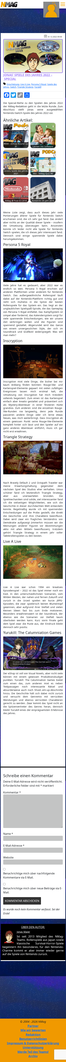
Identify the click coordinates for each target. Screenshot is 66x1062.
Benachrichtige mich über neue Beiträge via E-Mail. (32, 890)
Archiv (33, 1056)
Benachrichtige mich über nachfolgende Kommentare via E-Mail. (29, 875)
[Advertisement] (33, 740)
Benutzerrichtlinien (33, 1039)
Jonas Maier (23, 931)
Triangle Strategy (25, 87)
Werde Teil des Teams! (33, 1052)
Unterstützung (33, 1047)
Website (8, 857)
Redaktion (33, 1035)
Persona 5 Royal (38, 84)
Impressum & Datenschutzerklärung (33, 1043)
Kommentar (12, 792)
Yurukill (37, 87)
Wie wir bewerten (33, 1030)
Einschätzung (13, 84)
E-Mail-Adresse (13, 845)
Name (8, 834)
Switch (13, 87)
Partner (33, 1026)
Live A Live (25, 84)
